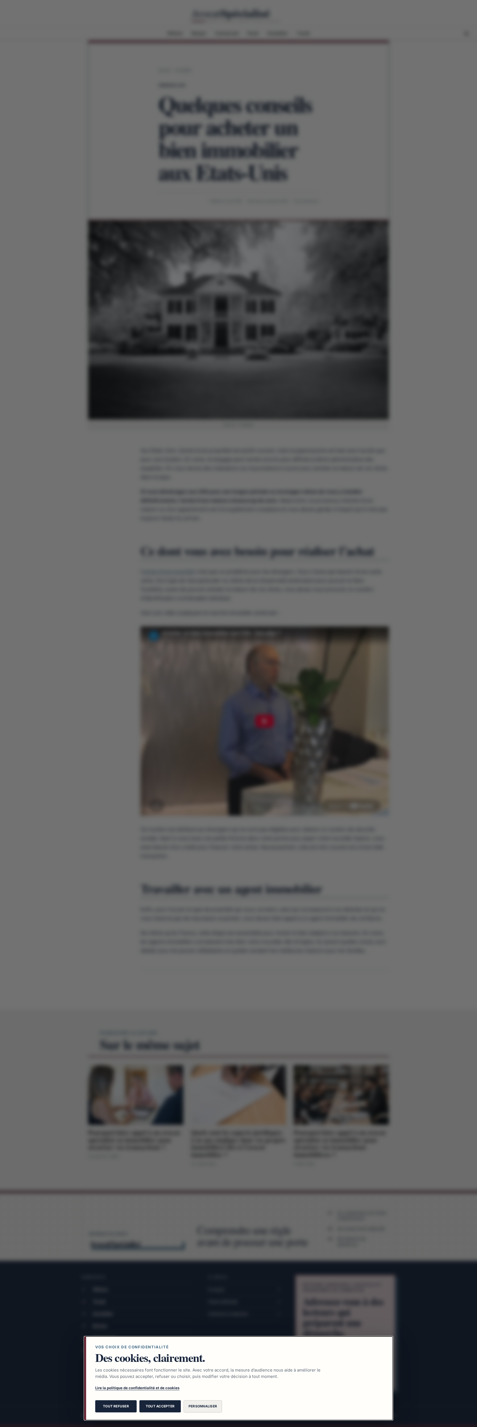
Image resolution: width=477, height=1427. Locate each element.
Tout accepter (160, 1406)
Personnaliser (203, 1406)
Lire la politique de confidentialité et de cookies (137, 1388)
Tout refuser (116, 1406)
